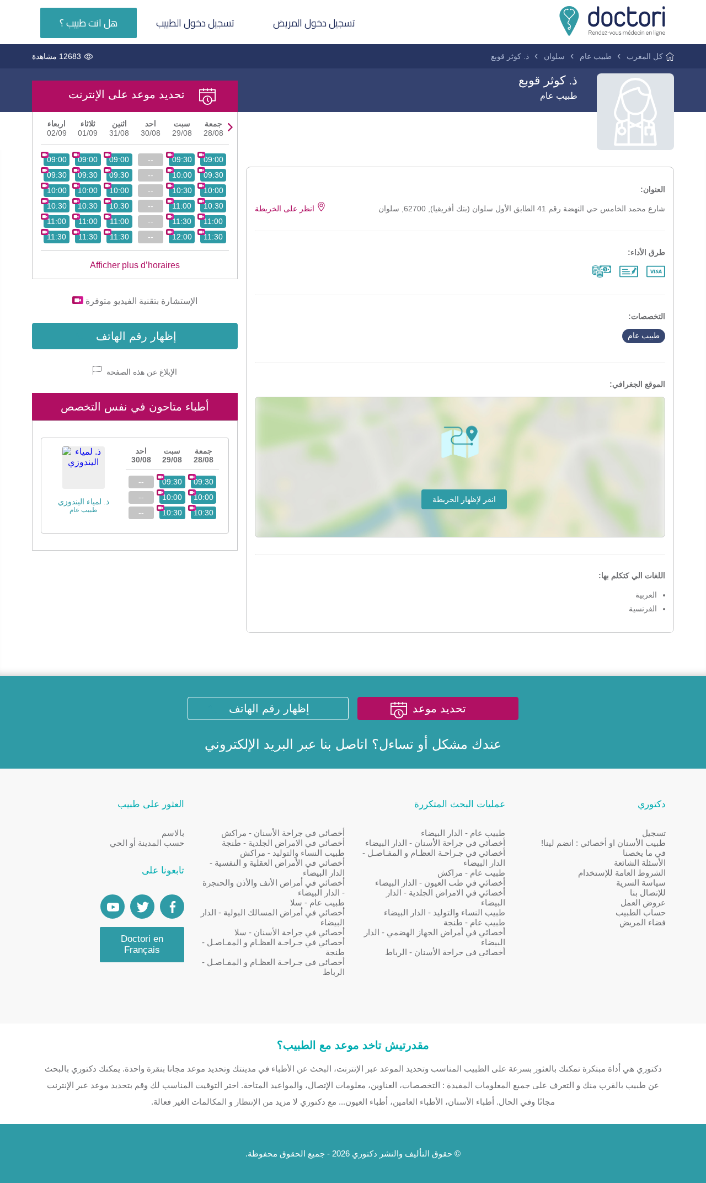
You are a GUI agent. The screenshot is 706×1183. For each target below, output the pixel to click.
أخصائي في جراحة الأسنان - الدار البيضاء (435, 843)
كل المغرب (645, 56)
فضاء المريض (642, 922)
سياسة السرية (641, 882)
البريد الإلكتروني (249, 744)
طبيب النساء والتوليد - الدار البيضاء (444, 912)
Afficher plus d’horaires (135, 265)
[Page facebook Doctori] (172, 906)
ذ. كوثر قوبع (510, 56)
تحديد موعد (439, 708)
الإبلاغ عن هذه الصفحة (140, 371)
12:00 (182, 236)
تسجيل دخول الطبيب (195, 23)
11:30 (213, 236)
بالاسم (173, 833)
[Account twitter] (142, 906)
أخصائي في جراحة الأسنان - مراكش (283, 833)
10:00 (213, 190)
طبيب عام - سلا (317, 902)
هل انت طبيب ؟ (88, 23)
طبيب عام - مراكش (471, 872)
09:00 (213, 159)
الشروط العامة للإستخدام (622, 872)
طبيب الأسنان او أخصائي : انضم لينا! (603, 843)
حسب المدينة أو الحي (147, 843)
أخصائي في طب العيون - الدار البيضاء (440, 882)
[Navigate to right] (230, 127)
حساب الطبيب (641, 912)
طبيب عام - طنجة (474, 922)
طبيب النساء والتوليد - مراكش (292, 852)
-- (150, 159)
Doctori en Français (142, 944)
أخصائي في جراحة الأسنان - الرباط (445, 952)
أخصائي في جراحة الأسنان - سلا (289, 932)
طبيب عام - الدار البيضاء (463, 833)
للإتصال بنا (648, 892)
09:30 (213, 174)
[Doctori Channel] (112, 906)
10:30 (213, 205)
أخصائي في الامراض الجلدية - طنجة (283, 843)
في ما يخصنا (644, 852)
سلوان (554, 56)
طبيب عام (596, 56)
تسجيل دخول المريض (314, 23)
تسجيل (654, 833)
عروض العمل (643, 902)
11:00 (213, 221)
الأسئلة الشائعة (640, 862)
